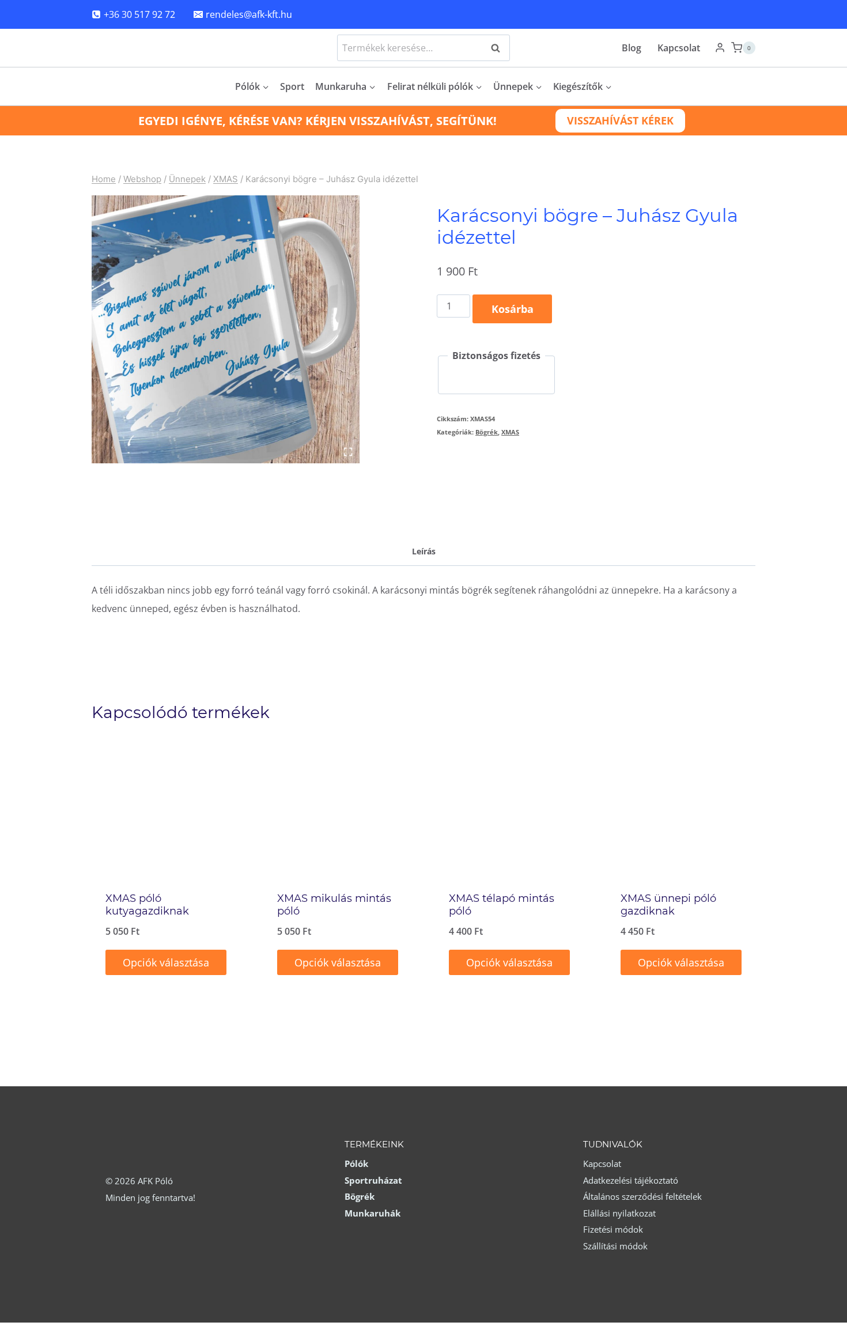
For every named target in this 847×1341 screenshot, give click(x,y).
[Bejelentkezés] (719, 48)
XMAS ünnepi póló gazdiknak (668, 904)
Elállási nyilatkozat (619, 1213)
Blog (631, 47)
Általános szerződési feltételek (642, 1196)
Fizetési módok (613, 1229)
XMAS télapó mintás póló (501, 904)
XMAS (510, 432)
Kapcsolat (678, 47)
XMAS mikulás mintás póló (334, 904)
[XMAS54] (226, 329)
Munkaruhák (372, 1213)
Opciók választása (166, 962)
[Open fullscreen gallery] (348, 451)
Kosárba (512, 309)
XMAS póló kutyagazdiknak (147, 904)
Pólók (356, 1163)
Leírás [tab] (424, 551)
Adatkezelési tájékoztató (630, 1180)
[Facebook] (741, 14)
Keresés (499, 48)
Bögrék (486, 432)
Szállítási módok (615, 1246)
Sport (292, 86)
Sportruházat (373, 1180)
